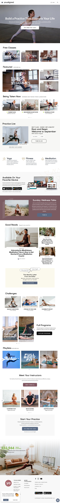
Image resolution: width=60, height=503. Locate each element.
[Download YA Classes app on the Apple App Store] (7, 188)
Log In (53, 2)
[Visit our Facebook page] (35, 479)
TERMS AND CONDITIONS (41, 482)
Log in (35, 431)
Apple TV (10, 191)
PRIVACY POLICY (39, 484)
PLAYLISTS (26, 487)
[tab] (28, 117)
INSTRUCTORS (17, 484)
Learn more (15, 499)
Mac (13, 191)
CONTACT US (38, 486)
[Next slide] (57, 105)
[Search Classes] (57, 2)
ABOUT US (16, 482)
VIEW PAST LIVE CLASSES (15, 147)
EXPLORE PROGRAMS (44, 333)
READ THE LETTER (30, 282)
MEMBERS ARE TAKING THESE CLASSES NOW (34, 96)
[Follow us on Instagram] (38, 479)
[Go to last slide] (2, 105)
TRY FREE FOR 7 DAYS (30, 27)
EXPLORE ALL (17, 67)
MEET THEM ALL (30, 384)
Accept (6, 499)
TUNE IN (44, 215)
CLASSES (26, 483)
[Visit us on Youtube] (41, 479)
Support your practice (24, 225)
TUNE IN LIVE (39, 141)
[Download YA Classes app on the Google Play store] (17, 188)
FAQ (36, 488)
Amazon (17, 191)
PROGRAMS (27, 485)
